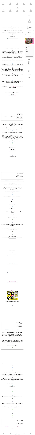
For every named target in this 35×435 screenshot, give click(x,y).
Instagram (10, 95)
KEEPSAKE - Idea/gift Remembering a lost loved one (12, 332)
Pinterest (15, 95)
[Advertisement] (12, 19)
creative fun (20, 114)
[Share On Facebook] (11, 116)
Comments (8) (5, 116)
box (20, 173)
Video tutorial (12, 290)
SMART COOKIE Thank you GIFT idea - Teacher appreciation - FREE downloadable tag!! (12, 184)
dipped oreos (19, 322)
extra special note (21, 176)
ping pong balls (21, 117)
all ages (21, 113)
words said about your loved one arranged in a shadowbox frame (19, 424)
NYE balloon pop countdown (16, 86)
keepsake (22, 420)
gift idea (19, 420)
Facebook (12, 95)
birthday (18, 114)
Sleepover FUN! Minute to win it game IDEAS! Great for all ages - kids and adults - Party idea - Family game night (12, 28)
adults (19, 113)
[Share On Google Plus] (12, 116)
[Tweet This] (10, 116)
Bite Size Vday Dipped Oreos (12, 271)
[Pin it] (13, 116)
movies (18, 117)
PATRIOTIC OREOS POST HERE (15, 191)
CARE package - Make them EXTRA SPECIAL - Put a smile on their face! (12, 125)
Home (12, 428)
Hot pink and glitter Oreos (12, 281)
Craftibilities (19, 434)
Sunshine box (12, 150)
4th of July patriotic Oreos (12, 254)
